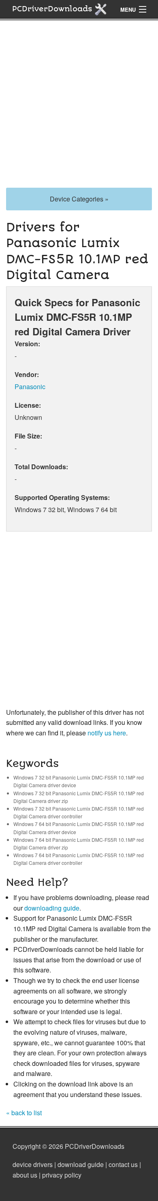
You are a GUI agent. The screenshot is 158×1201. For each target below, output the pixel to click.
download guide (81, 1164)
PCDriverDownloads (53, 8)
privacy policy (61, 1175)
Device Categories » (79, 198)
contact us (123, 1164)
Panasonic (30, 386)
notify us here (107, 732)
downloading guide (51, 908)
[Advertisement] (79, 109)
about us (25, 1175)
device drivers (33, 1164)
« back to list (24, 1112)
